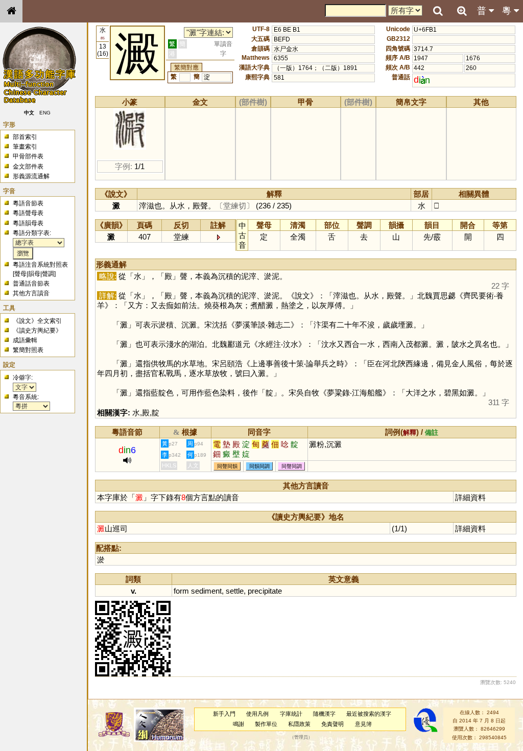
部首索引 (25, 136)
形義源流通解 (31, 176)
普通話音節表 (31, 283)
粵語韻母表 (28, 223)
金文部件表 (28, 166)
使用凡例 (257, 714)
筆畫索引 (25, 146)
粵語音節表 (28, 203)
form (181, 590)
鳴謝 (238, 724)
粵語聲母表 (28, 213)
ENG (45, 112)
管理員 (301, 737)
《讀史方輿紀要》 (37, 330)
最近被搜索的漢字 (368, 714)
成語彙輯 (25, 340)
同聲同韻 (227, 466)
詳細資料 (470, 497)
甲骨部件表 (28, 156)
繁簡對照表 (28, 350)
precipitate (265, 590)
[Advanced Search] (461, 10)
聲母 (20, 273)
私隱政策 (299, 724)
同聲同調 (291, 466)
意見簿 (363, 724)
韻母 (34, 273)
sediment (206, 590)
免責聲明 (332, 724)
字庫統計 (291, 714)
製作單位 (266, 724)
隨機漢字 (324, 714)
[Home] (11, 11)
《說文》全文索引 (37, 320)
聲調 (48, 273)
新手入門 (224, 714)
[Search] (437, 11)
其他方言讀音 (31, 293)
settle (235, 590)
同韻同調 (259, 466)
